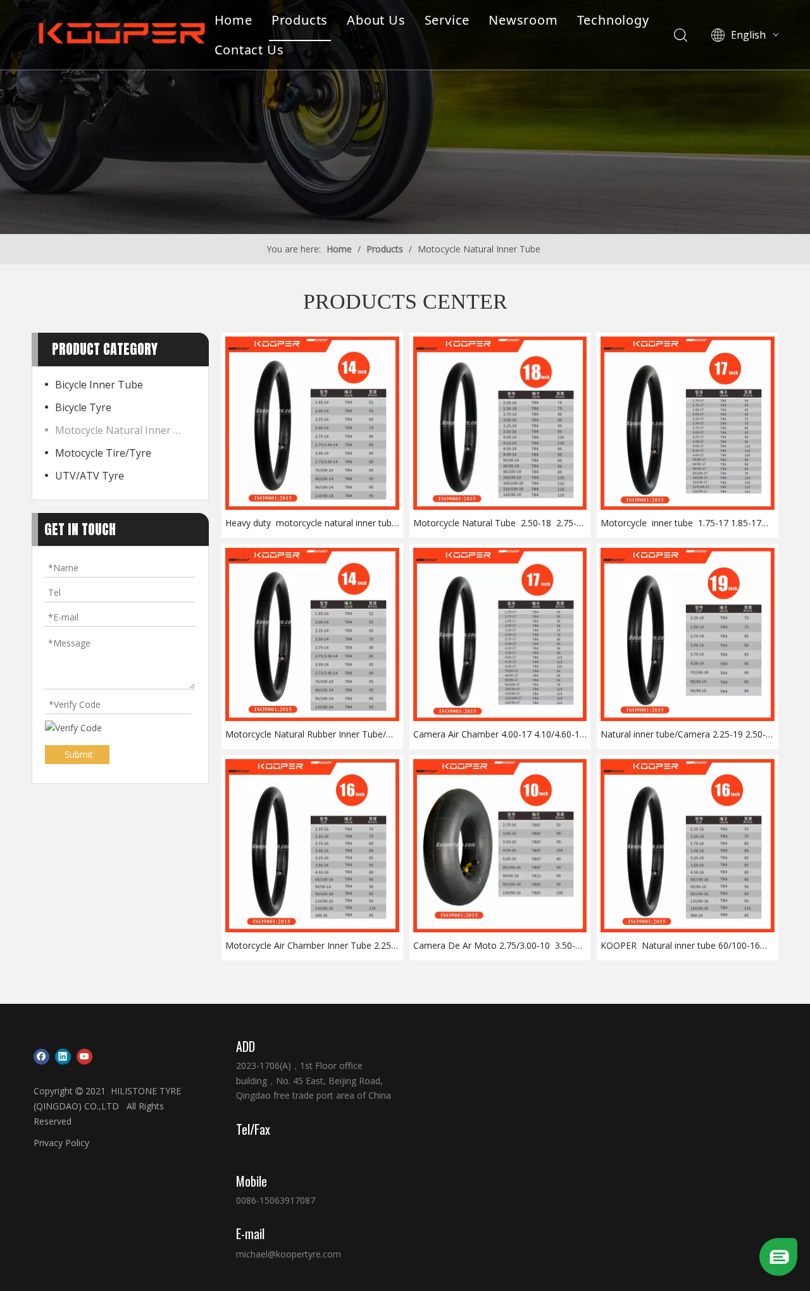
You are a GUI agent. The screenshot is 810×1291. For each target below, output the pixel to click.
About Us (376, 19)
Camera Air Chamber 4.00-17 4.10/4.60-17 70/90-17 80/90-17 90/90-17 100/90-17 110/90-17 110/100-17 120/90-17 (499, 734)
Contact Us (249, 49)
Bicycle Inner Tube (99, 385)
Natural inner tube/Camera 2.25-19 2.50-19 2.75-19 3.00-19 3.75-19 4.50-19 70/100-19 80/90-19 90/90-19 (683, 734)
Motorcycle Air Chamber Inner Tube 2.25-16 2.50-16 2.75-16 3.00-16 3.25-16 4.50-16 (309, 946)
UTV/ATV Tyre (89, 476)
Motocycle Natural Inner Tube (125, 430)
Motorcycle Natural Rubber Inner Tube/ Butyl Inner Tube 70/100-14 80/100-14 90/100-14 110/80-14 (306, 734)
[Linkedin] (63, 1056)
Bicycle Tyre (83, 407)
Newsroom (523, 19)
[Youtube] (84, 1056)
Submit (79, 754)
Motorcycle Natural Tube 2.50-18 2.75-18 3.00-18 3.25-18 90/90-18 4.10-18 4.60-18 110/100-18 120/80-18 (500, 523)
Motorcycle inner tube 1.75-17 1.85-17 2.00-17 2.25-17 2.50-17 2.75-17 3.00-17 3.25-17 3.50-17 (682, 523)
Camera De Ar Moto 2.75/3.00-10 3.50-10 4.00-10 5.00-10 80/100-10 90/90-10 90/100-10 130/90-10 (499, 946)
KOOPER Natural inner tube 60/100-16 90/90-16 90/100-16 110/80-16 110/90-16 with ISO (685, 946)
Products (299, 19)
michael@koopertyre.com (288, 1254)
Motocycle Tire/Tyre (103, 453)
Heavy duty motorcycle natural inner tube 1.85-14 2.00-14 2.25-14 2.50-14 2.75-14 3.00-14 (311, 523)
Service (447, 19)
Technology (613, 19)
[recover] (778, 1272)
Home (233, 19)
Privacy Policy (61, 1143)
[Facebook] (41, 1056)
